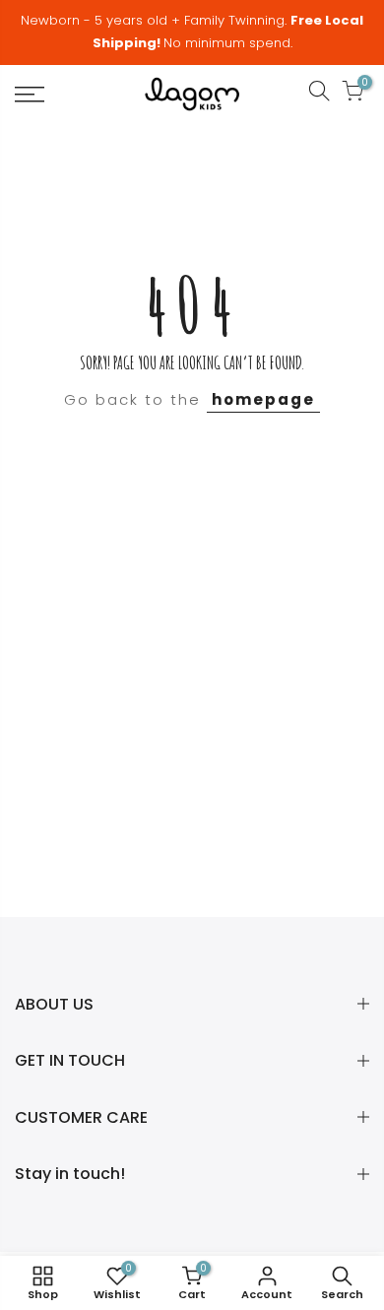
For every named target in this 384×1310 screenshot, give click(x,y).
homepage (263, 399)
